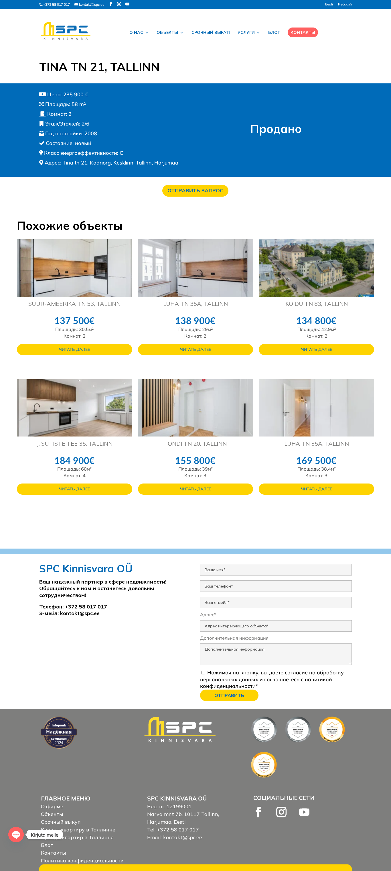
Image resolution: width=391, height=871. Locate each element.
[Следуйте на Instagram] (281, 812)
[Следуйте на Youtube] (304, 812)
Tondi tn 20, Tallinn (195, 443)
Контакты (303, 32)
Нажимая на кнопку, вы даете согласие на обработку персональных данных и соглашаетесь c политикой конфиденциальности (272, 679)
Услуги (246, 32)
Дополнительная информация (234, 638)
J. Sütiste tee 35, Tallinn (74, 443)
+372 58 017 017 (56, 4)
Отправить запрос (195, 190)
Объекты (167, 32)
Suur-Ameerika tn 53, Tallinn (74, 303)
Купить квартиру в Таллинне (78, 829)
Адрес (208, 614)
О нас (136, 32)
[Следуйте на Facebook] (258, 812)
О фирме (52, 806)
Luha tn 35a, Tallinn (195, 303)
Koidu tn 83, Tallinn (316, 303)
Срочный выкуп (210, 32)
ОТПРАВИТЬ (229, 695)
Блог (274, 32)
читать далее (74, 349)
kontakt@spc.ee (80, 613)
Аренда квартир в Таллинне (77, 837)
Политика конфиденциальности (82, 860)
